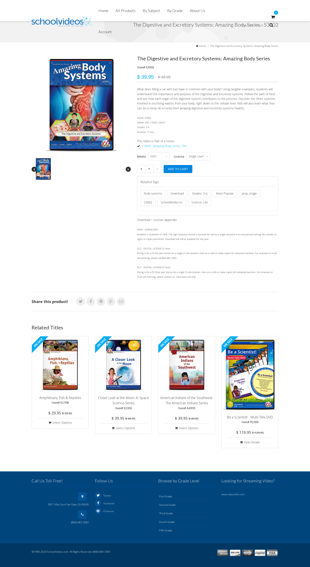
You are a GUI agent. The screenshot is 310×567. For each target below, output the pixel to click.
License (179, 156)
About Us (197, 10)
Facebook (108, 503)
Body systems (153, 193)
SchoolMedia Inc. (172, 202)
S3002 (148, 202)
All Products (126, 10)
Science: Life (199, 202)
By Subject (151, 10)
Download (177, 193)
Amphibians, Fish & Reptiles (60, 400)
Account (105, 31)
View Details (252, 442)
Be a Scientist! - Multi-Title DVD (250, 419)
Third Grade (166, 513)
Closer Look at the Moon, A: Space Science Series (123, 402)
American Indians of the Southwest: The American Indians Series (186, 402)
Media (141, 156)
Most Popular (224, 193)
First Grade (165, 496)
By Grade (175, 10)
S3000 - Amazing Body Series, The (164, 146)
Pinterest (108, 511)
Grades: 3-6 (200, 193)
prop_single (249, 193)
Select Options (62, 423)
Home (103, 10)
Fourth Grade (167, 522)
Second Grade (167, 505)
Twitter (107, 495)
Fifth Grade (165, 530)
